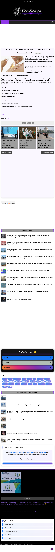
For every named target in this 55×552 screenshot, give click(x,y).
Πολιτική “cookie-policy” (10, 531)
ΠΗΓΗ (2, 114)
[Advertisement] (27, 36)
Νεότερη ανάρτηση (7, 152)
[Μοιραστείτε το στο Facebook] (39, 53)
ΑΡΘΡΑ (35, 384)
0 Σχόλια (32, 52)
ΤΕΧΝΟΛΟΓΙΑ (48, 384)
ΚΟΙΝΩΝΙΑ (18, 381)
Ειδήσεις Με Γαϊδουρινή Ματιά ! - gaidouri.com (21, 544)
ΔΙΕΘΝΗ (4, 386)
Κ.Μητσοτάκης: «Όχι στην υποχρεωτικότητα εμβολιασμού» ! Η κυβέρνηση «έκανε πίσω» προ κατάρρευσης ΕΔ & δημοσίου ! (9, 144)
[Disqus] (27, 177)
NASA (38, 381)
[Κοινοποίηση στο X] (38, 53)
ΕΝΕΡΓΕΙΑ (17, 384)
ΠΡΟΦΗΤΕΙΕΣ (41, 384)
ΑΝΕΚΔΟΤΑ (11, 384)
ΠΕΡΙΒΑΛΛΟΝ (40, 378)
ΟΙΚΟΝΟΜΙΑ (11, 381)
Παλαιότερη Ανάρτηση (47, 152)
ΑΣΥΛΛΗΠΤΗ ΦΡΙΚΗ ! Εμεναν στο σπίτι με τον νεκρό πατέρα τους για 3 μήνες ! (28, 398)
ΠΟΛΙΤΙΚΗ (5, 381)
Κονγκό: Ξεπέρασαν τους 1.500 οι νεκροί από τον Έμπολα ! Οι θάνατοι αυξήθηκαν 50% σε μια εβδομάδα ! (26, 144)
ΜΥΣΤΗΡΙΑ (47, 378)
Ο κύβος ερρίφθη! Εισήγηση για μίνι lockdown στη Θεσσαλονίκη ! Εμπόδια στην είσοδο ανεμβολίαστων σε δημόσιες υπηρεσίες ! (45, 144)
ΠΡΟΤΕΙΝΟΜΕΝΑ (17, 378)
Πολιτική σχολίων (9, 538)
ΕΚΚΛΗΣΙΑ (5, 384)
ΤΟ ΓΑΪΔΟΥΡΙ (24, 384)
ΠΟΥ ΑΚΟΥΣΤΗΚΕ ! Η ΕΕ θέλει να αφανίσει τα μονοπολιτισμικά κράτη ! (26, 426)
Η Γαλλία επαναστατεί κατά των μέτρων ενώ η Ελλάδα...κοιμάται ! (24, 405)
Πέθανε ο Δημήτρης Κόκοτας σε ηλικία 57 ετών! (19, 299)
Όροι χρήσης (7, 534)
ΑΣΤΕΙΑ (42, 381)
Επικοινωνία (7, 527)
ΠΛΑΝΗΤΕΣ (48, 381)
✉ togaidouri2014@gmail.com (27, 463)
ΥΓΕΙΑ (9, 118)
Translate (12, 203)
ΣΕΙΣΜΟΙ (10, 386)
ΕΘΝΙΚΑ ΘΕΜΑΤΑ (25, 381)
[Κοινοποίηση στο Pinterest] (40, 53)
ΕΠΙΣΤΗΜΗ (33, 381)
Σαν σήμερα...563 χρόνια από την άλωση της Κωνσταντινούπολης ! (24, 419)
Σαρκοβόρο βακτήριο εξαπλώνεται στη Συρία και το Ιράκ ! (22, 433)
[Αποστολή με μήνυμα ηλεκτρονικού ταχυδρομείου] (35, 53)
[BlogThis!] (36, 53)
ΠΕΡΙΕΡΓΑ (29, 378)
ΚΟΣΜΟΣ (10, 378)
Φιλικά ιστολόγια (9, 524)
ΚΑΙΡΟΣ (30, 384)
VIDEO (24, 378)
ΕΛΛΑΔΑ (4, 378)
